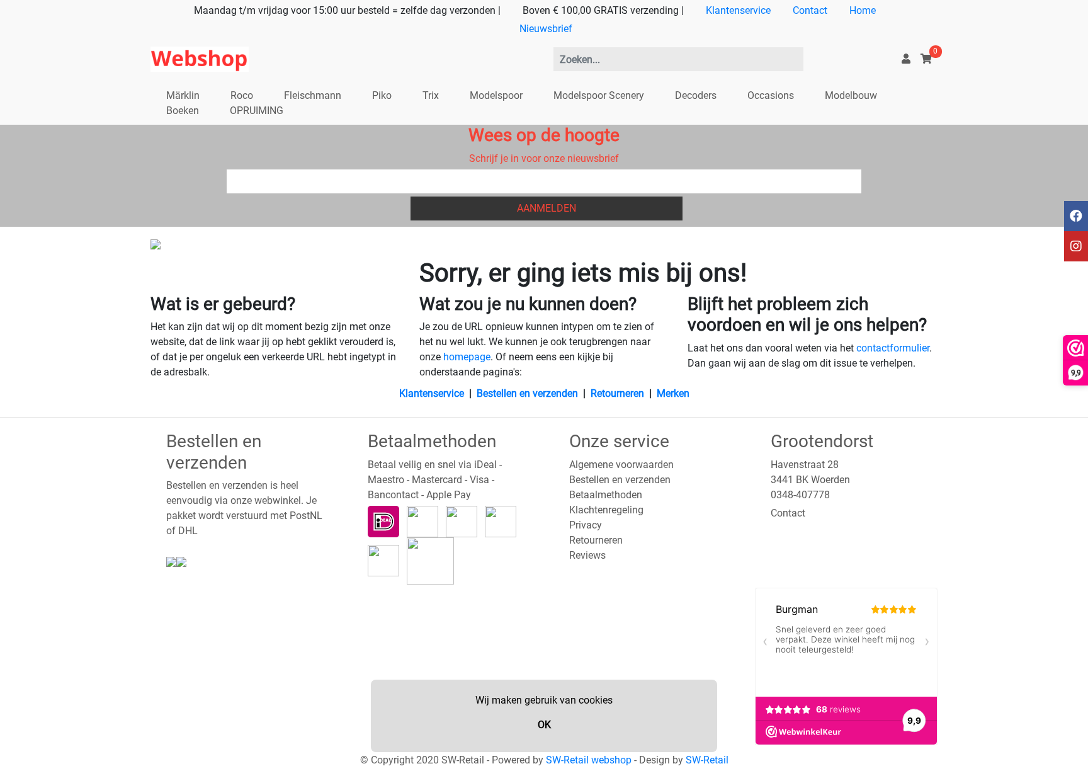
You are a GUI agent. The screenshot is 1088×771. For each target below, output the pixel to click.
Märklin (183, 95)
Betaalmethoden (605, 495)
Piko (382, 95)
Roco (241, 95)
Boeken (182, 111)
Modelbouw (851, 95)
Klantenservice (738, 10)
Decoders (696, 95)
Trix (430, 95)
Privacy (585, 525)
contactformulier (892, 348)
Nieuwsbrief (545, 29)
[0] (926, 59)
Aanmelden (546, 208)
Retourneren (617, 393)
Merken (673, 393)
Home (862, 10)
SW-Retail (707, 760)
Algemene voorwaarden (621, 465)
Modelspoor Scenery (598, 95)
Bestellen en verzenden (527, 393)
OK (544, 725)
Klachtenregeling (606, 510)
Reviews (587, 555)
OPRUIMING (256, 111)
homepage (466, 357)
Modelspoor (496, 95)
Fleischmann (312, 95)
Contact (810, 10)
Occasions (770, 95)
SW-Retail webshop (589, 760)
